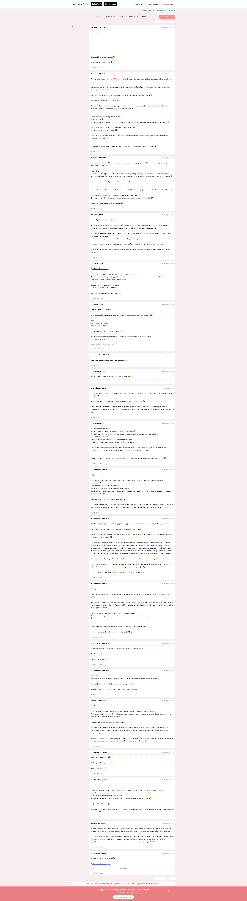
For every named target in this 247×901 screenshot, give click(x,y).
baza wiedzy (153, 4)
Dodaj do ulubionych (167, 17)
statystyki (139, 4)
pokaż (101, 67)
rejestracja (161, 10)
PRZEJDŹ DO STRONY (123, 897)
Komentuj (165, 27)
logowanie (171, 10)
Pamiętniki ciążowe (94, 17)
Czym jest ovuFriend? (148, 10)
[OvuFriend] (80, 5)
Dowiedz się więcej (127, 892)
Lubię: (170, 27)
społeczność (168, 4)
